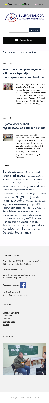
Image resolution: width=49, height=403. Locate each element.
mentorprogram (29, 193)
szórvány (14, 215)
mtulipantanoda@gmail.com (23, 274)
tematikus (36, 215)
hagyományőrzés (27, 179)
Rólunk (6, 324)
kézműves (30, 189)
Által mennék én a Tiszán (32, 229)
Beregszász (11, 171)
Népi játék (35, 204)
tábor (25, 225)
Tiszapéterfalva (10, 218)
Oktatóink (7, 318)
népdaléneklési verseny (17, 204)
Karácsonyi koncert (27, 186)
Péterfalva (9, 211)
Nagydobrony (19, 200)
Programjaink (9, 321)
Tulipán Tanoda (12, 225)
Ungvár (33, 225)
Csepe (23, 172)
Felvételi (29, 176)
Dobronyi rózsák (33, 172)
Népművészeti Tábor (12, 207)
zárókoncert (13, 228)
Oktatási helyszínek (11, 312)
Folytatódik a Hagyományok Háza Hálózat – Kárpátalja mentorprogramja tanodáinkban (24, 73)
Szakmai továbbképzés (24, 211)
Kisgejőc (15, 189)
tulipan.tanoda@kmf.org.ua (15, 277)
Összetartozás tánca (17, 232)
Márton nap (10, 197)
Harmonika (38, 179)
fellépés (18, 175)
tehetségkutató (25, 215)
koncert (22, 190)
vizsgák (42, 225)
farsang (7, 175)
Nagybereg (23, 197)
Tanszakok (7, 315)
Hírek (5, 309)
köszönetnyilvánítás (10, 193)
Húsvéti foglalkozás (10, 183)
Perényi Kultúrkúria (37, 208)
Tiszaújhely (24, 218)
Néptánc (26, 207)
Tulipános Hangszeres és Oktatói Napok (22, 220)
